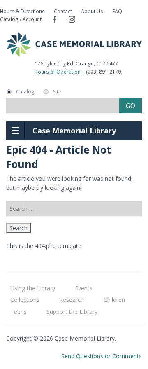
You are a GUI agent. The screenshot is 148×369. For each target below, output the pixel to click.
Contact (63, 11)
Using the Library (32, 288)
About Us (92, 11)
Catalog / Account (21, 19)
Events (83, 288)
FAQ (117, 11)
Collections (24, 300)
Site (57, 91)
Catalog (25, 91)
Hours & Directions (22, 11)
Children (114, 300)
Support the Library (71, 311)
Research (71, 300)
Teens (18, 311)
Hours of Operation (58, 71)
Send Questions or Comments (101, 356)
